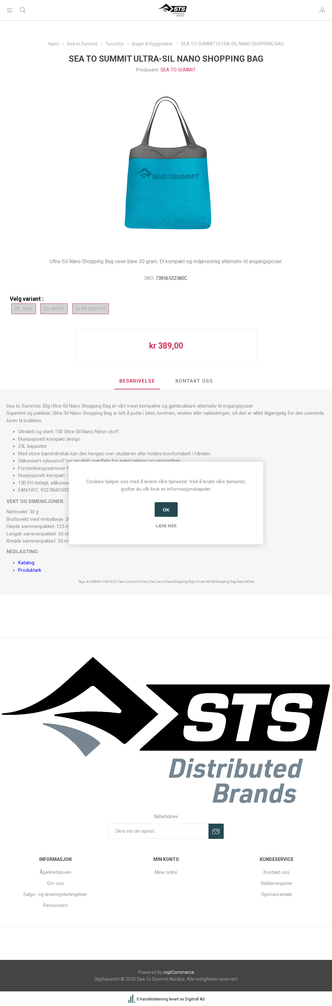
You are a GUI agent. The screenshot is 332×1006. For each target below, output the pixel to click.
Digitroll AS (195, 999)
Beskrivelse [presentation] (137, 381)
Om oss (55, 883)
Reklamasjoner (276, 883)
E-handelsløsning (152, 999)
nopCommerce (178, 972)
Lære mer (166, 525)
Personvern (55, 905)
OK (166, 509)
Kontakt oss (277, 872)
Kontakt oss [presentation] (194, 381)
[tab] (137, 381)
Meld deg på (216, 831)
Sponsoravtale (276, 894)
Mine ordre (166, 872)
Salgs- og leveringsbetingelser (55, 894)
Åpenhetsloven (55, 872)
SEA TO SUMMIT (178, 70)
